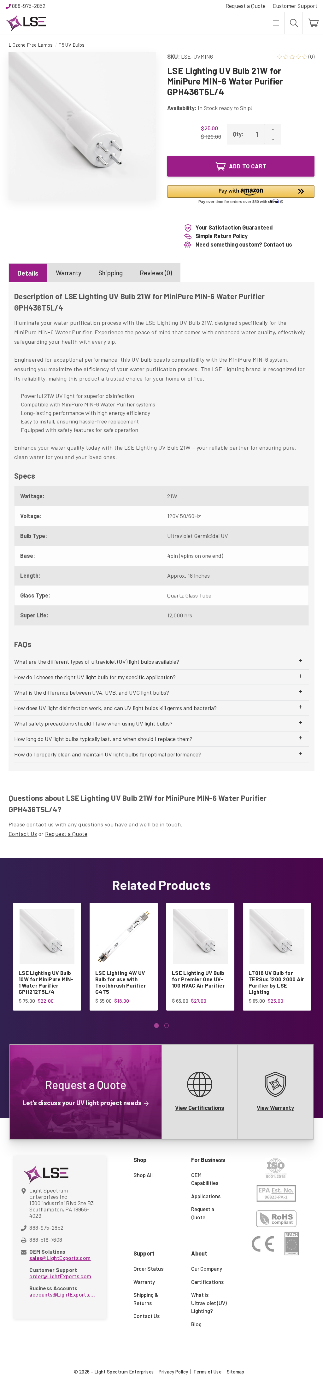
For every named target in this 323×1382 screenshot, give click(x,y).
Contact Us (23, 833)
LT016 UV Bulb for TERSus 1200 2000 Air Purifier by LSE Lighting (276, 982)
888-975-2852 (28, 5)
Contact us (277, 244)
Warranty (68, 273)
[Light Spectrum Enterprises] (26, 23)
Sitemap (235, 1371)
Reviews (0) (156, 273)
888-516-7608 (45, 1239)
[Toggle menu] (275, 23)
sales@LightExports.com (60, 1258)
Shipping (110, 273)
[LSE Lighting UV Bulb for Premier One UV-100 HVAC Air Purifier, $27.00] (200, 936)
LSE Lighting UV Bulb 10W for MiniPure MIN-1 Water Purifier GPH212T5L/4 (46, 982)
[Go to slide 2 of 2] (166, 1025)
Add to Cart (248, 166)
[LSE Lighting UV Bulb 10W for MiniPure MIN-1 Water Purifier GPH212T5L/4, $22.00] (47, 936)
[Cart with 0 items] (312, 23)
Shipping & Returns (145, 1299)
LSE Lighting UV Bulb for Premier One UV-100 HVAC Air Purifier (198, 979)
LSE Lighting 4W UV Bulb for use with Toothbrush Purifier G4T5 (120, 982)
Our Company (206, 1268)
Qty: (238, 134)
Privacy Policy (173, 1371)
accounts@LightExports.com (62, 1294)
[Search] (293, 23)
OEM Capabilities (204, 1179)
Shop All (143, 1175)
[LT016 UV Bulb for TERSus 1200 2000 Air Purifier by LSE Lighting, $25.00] (277, 936)
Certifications (207, 1282)
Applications (205, 1196)
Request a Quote (246, 5)
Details (27, 273)
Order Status (148, 1268)
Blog (196, 1324)
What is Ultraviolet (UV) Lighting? (209, 1303)
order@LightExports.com (60, 1276)
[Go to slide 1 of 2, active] (156, 1025)
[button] (240, 195)
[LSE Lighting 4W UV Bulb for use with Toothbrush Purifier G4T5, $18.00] (123, 936)
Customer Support (295, 5)
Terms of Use (207, 1371)
